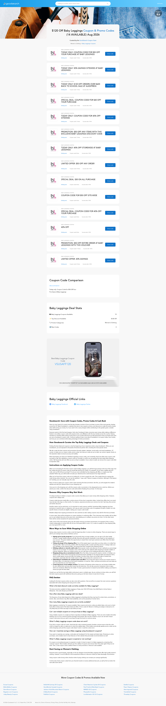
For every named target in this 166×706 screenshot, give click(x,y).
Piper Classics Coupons (131, 687)
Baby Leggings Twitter (83, 404)
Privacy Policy (54, 702)
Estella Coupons (129, 685)
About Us (37, 702)
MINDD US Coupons (90, 689)
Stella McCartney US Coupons (53, 685)
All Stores (160, 3)
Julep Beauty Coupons (10, 694)
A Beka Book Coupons (51, 692)
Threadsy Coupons (129, 694)
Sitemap (73, 702)
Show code (110, 54)
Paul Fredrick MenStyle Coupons (94, 687)
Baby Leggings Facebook (60, 404)
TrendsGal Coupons (130, 692)
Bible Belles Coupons (10, 687)
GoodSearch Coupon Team (87, 40)
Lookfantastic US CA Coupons (93, 694)
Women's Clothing (76, 43)
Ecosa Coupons (8, 685)
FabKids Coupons (49, 694)
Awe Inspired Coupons (131, 689)
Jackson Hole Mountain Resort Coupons (56, 689)
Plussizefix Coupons (90, 692)
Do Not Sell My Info (64, 702)
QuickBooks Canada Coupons (53, 687)
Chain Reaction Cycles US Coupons (95, 685)
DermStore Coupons (10, 689)
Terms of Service (45, 702)
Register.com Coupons (10, 692)
